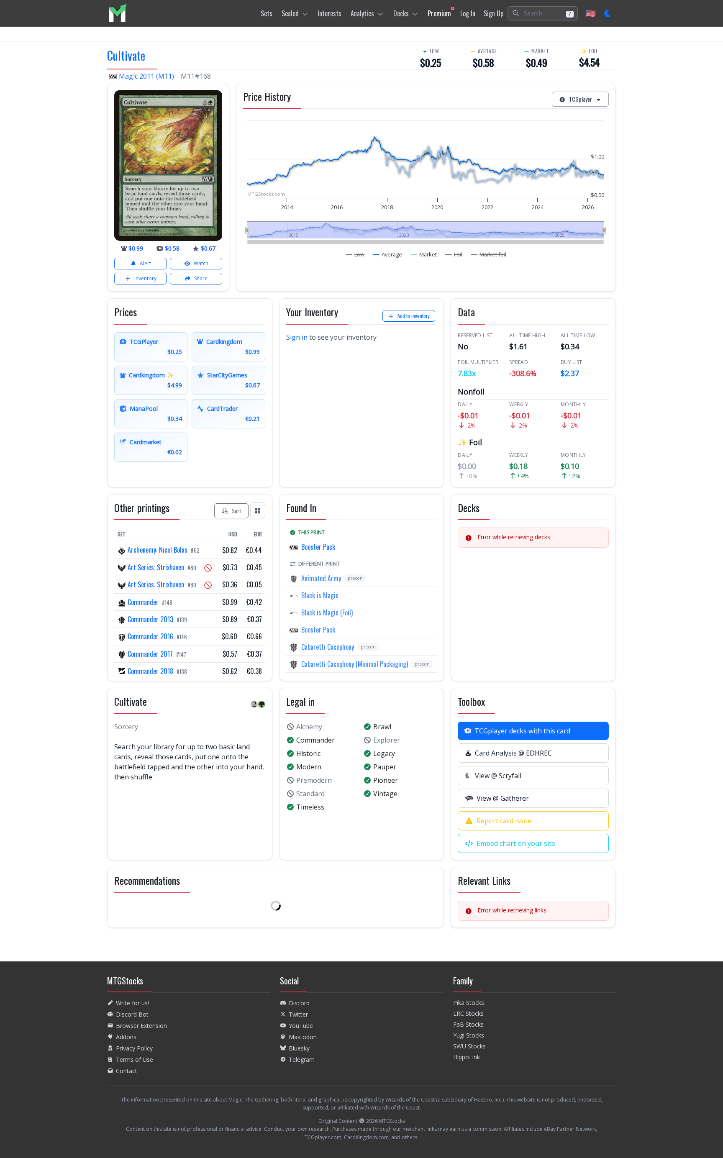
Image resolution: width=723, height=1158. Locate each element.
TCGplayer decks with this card (522, 730)
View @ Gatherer (503, 798)
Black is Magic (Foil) (327, 612)
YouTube (301, 1026)
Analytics (362, 13)
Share (201, 278)
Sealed (290, 13)
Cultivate (126, 55)
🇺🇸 (590, 13)
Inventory (145, 278)
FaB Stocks (468, 1024)
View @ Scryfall (498, 775)
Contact (126, 1071)
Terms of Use (134, 1059)
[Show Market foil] (488, 254)
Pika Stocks (468, 1003)
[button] (543, 13)
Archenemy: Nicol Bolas (157, 550)
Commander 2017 (150, 654)
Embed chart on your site (516, 843)
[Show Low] (355, 254)
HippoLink (466, 1057)
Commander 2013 (150, 619)
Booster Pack (318, 547)
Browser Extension (141, 1026)
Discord (299, 1003)
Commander (143, 602)
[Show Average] (387, 254)
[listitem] (117, 13)
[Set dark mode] (608, 13)
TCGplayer (580, 99)
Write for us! (132, 1003)
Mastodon (303, 1037)
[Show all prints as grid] (257, 510)
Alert (145, 263)
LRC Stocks (468, 1013)
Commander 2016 (150, 636)
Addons (126, 1037)
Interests (329, 13)
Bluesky (299, 1048)
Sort (236, 510)
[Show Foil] (454, 254)
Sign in (297, 337)
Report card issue (504, 820)
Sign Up (493, 13)
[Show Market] (424, 254)
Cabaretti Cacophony (327, 647)
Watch (201, 263)
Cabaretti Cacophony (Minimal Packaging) (354, 664)
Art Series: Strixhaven (156, 567)
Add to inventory (413, 315)
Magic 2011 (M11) (146, 76)
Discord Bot (132, 1014)
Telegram (302, 1059)
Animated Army (321, 578)
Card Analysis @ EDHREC (513, 753)
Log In (467, 13)
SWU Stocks (469, 1046)
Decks (401, 13)
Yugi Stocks (468, 1035)
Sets (266, 13)
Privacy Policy (134, 1048)
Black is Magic (319, 595)
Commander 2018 (150, 671)
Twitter (298, 1014)
